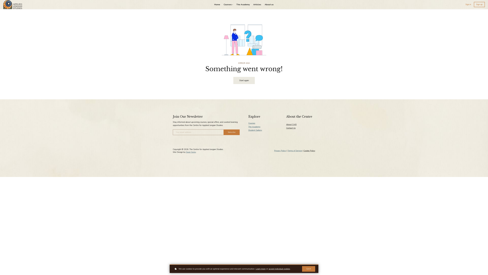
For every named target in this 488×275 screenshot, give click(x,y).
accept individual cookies (279, 269)
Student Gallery (255, 130)
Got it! (308, 269)
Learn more (261, 269)
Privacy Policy (280, 150)
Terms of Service (295, 150)
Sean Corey (191, 152)
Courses (251, 123)
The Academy (254, 127)
